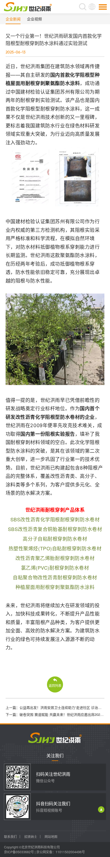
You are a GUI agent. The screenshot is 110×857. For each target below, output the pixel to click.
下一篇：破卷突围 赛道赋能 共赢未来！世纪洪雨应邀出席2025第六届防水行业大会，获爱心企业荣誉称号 (55, 714)
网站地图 (51, 836)
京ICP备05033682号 (19, 851)
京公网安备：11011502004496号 (60, 851)
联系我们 (10, 836)
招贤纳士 (30, 836)
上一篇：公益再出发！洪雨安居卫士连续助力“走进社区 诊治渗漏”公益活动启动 (55, 707)
